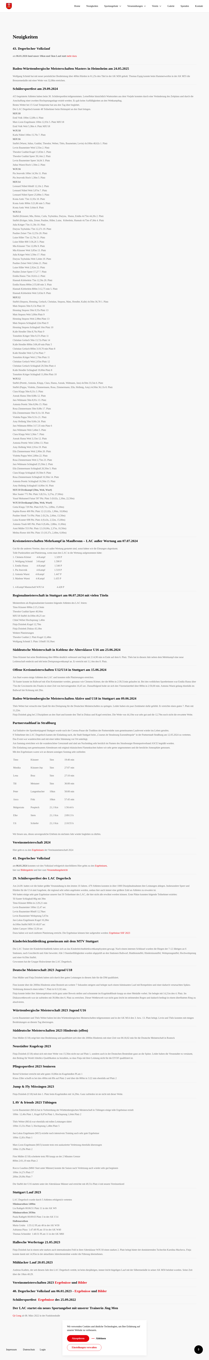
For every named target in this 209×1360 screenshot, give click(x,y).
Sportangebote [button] (111, 6)
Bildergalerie (27, 870)
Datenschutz (29, 1349)
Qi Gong (17, 1315)
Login (43, 1349)
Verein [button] (155, 6)
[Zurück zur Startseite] (9, 6)
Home (77, 6)
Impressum (11, 1349)
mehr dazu (72, 56)
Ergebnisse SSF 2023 (119, 933)
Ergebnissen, (101, 865)
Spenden (185, 6)
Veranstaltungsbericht (57, 870)
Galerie (170, 6)
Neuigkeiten (92, 6)
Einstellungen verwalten (84, 1347)
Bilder (82, 1282)
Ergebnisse (63, 1282)
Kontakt (199, 6)
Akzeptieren (78, 1338)
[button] (198, 1349)
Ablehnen (101, 1338)
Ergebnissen (38, 850)
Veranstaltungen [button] (135, 6)
